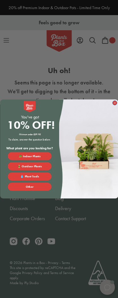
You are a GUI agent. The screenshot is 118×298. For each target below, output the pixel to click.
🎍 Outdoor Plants (29, 166)
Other (29, 187)
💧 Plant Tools (29, 176)
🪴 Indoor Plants (30, 156)
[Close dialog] (114, 103)
